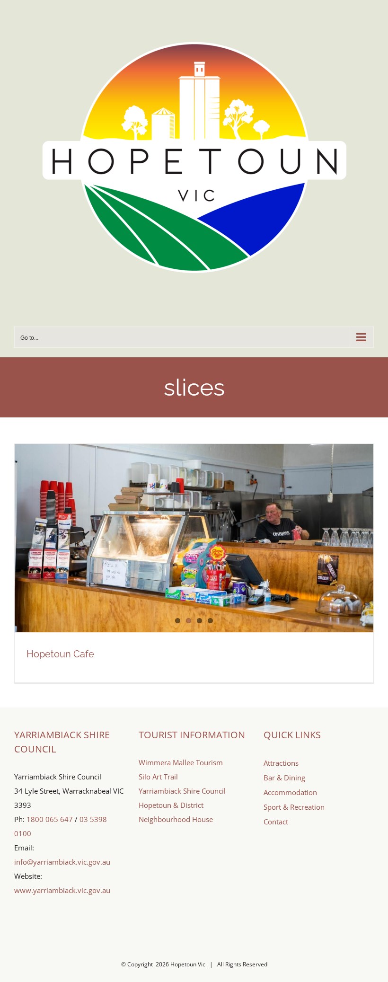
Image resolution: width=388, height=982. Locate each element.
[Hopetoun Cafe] (194, 538)
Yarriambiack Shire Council (182, 791)
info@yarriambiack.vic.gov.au (62, 862)
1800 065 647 (49, 819)
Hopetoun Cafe (60, 654)
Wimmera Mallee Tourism (181, 762)
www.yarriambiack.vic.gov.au (62, 890)
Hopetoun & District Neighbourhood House (176, 812)
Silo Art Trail (158, 776)
